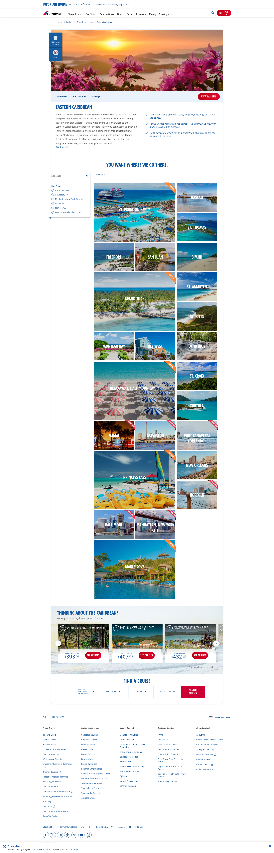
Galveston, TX (61, 194)
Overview (62, 96)
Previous (58, 643)
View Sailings (208, 96)
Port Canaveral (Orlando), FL (68, 212)
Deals (120, 14)
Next (216, 643)
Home (59, 22)
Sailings (96, 96)
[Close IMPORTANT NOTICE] (229, 4)
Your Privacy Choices (167, 781)
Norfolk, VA (60, 207)
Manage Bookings (159, 14)
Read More (61, 147)
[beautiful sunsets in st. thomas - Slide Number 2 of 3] (219, 61)
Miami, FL (59, 203)
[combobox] (101, 174)
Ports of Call (79, 96)
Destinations (107, 14)
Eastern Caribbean (104, 22)
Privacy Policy (43, 849)
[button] (219, 54)
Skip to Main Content (12, 1)
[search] (212, 13)
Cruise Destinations (84, 22)
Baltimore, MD (62, 190)
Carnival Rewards (136, 14)
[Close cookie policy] (270, 846)
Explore (69, 22)
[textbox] (101, 174)
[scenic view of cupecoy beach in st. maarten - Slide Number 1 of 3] (219, 58)
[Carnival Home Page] (52, 13)
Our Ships (90, 14)
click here (74, 849)
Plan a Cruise (75, 14)
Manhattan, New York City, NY (69, 199)
